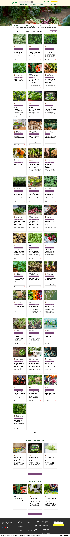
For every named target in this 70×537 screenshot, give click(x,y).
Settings (61, 535)
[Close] (68, 535)
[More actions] (25, 46)
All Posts (14, 31)
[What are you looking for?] (32, 2)
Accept (66, 535)
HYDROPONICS (39, 31)
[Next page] (41, 496)
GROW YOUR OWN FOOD (18, 48)
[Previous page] (29, 496)
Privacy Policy (38, 535)
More (44, 31)
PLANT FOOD (47, 134)
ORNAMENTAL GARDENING (30, 31)
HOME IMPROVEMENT (20, 31)
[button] (48, 1)
